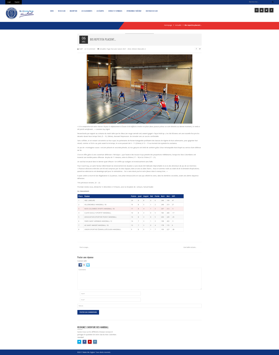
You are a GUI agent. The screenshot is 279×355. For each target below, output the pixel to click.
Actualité (178, 25)
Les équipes (100, 11)
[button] (80, 265)
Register (17, 2)
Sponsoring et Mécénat (134, 11)
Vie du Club (61, 11)
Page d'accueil (112, 49)
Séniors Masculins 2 (139, 49)
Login (9, 2)
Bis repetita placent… (103, 39)
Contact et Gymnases (115, 11)
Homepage (168, 25)
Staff (81, 49)
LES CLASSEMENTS (86, 11)
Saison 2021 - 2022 (124, 49)
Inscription (73, 11)
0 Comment (91, 49)
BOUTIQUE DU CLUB (152, 11)
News (52, 11)
